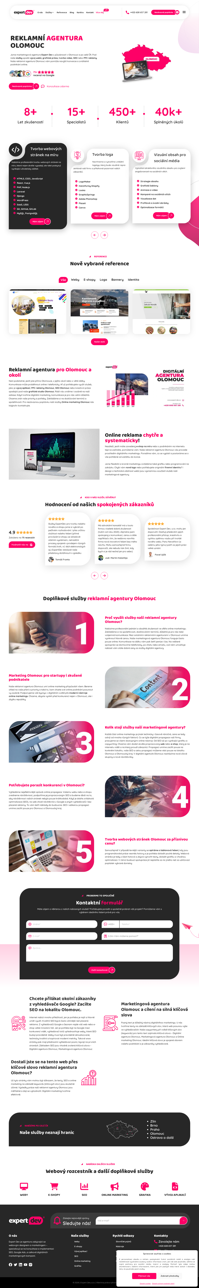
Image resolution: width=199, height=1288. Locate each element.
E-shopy (89, 280)
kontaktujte (24, 405)
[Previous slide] (94, 235)
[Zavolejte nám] (156, 1241)
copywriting (111, 744)
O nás (40, 12)
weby (24, 1194)
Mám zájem (38, 221)
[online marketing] (114, 1186)
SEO (159, 740)
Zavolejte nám (169, 1241)
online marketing (115, 1194)
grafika (145, 1194)
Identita (133, 280)
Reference (62, 12)
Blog (72, 12)
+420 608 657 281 (138, 12)
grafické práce (50, 58)
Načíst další (99, 342)
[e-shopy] (54, 1186)
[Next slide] (104, 235)
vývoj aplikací (175, 1194)
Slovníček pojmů (123, 1241)
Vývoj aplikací (80, 1251)
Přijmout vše (144, 1276)
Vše (63, 280)
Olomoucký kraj (53, 808)
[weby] (23, 1186)
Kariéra (80, 12)
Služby (48, 12)
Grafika (77, 1265)
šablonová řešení (169, 850)
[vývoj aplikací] (175, 1186)
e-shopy (54, 1194)
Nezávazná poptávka (163, 12)
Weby (75, 280)
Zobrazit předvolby (170, 1276)
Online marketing (82, 1261)
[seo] (84, 1186)
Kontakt (90, 12)
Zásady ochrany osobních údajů (163, 1283)
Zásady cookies (145, 1283)
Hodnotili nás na (20, 544)
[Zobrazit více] (34, 322)
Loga (103, 280)
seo (84, 1194)
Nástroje (120, 1246)
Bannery (117, 280)
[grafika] (144, 1186)
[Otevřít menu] (184, 12)
